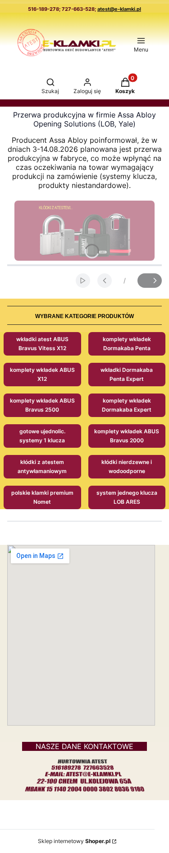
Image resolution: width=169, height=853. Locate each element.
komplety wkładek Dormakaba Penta (127, 344)
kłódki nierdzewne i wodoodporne (126, 466)
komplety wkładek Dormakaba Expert (126, 405)
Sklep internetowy (74, 841)
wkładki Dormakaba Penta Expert (126, 374)
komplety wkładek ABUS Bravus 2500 (42, 405)
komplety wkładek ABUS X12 (42, 374)
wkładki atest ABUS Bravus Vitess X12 (42, 344)
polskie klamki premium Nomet (42, 497)
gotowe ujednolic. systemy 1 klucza (42, 436)
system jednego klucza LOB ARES (126, 497)
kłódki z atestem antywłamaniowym (42, 466)
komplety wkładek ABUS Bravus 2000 (126, 436)
